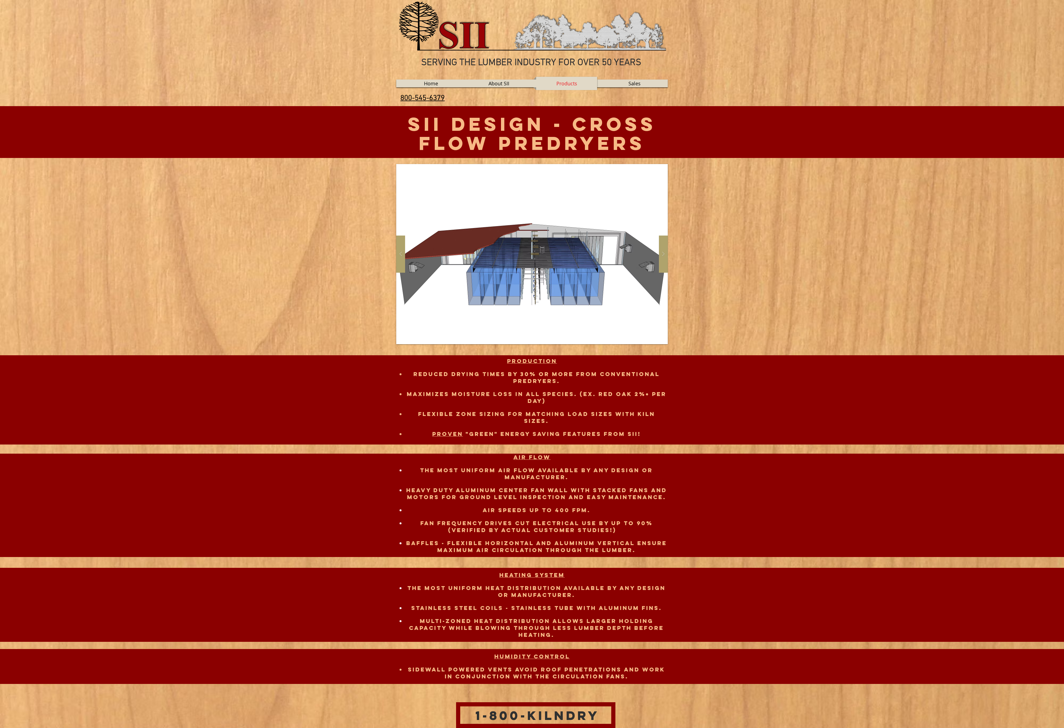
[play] (655, 169)
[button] (532, 254)
